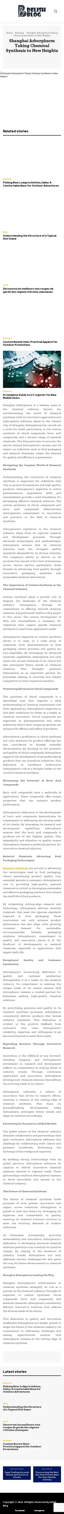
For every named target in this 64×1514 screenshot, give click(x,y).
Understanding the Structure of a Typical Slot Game (29, 237)
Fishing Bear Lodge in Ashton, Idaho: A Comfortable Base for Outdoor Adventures (31, 184)
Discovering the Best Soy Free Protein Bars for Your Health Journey (47, 1476)
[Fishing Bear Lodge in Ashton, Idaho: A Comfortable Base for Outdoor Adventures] (32, 157)
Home (9, 32)
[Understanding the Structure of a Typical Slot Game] (32, 210)
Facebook (20, 1510)
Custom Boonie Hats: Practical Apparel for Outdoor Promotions (30, 343)
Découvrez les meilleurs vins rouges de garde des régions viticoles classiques (28, 290)
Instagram (39, 1510)
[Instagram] (30, 1510)
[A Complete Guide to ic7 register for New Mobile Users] (32, 369)
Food (5, 285)
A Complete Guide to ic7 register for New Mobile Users (29, 396)
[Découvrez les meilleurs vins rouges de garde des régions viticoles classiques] (32, 263)
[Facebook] (10, 1510)
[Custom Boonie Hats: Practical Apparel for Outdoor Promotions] (32, 316)
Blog (5, 232)
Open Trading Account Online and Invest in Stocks (17, 1475)
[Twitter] (49, 1510)
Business (19, 32)
